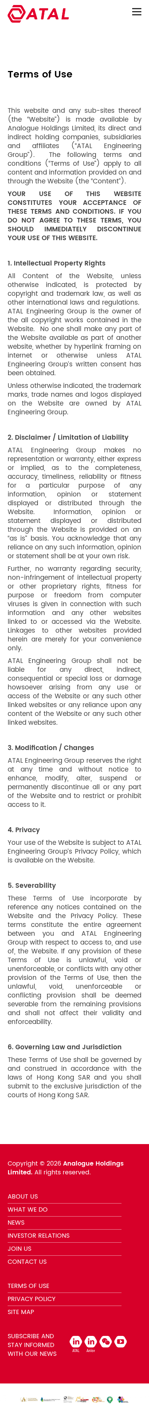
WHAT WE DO (28, 1210)
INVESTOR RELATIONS (39, 1236)
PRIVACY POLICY (31, 1299)
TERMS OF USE (28, 1286)
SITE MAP (21, 1312)
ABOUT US (23, 1197)
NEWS (16, 1223)
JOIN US (19, 1249)
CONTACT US (27, 1262)
